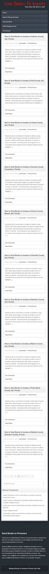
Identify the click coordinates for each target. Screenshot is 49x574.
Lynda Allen (6, 513)
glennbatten (22, 43)
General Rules (7, 22)
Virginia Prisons (12, 510)
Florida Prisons (32, 43)
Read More (8, 72)
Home (5, 13)
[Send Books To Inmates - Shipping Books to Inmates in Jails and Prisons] (24, 8)
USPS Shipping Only (9, 26)
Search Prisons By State (11, 17)
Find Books (6, 31)
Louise (5, 500)
